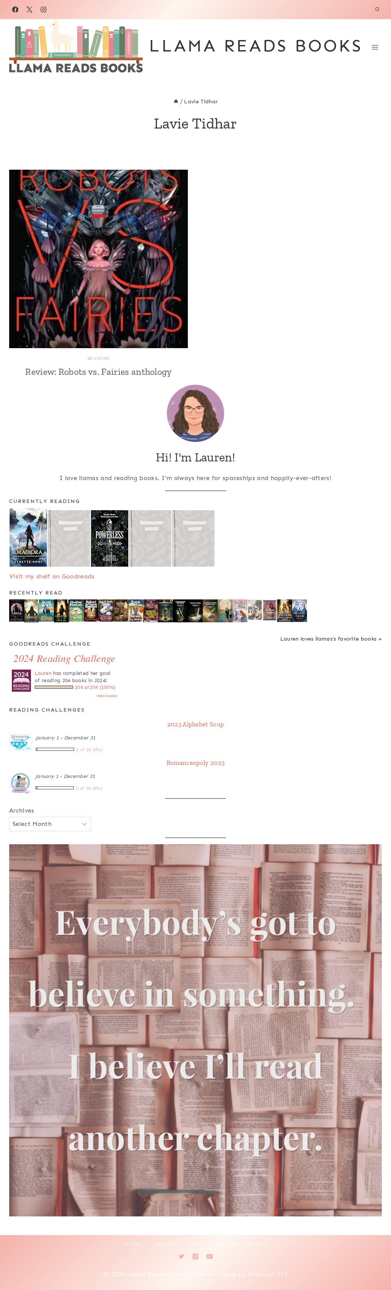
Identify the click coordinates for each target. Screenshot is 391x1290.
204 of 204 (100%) (95, 687)
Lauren (43, 673)
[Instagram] (43, 9)
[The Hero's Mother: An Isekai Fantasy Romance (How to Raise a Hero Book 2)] (195, 611)
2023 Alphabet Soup (195, 724)
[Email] (210, 1256)
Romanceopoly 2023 (195, 762)
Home (133, 1244)
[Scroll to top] (373, 1261)
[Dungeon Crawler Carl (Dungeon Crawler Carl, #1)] (150, 611)
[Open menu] (375, 47)
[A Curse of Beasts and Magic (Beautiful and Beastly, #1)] (299, 610)
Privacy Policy (242, 1244)
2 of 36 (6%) (89, 788)
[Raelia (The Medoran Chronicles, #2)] (31, 611)
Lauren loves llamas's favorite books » (331, 638)
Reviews (98, 358)
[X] (29, 9)
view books (107, 696)
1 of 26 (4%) (89, 749)
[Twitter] (181, 1256)
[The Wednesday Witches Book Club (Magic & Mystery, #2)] (106, 610)
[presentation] (98, 259)
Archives (21, 810)
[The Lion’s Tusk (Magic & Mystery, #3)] (91, 610)
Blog (196, 1244)
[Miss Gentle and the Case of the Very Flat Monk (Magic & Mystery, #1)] (135, 610)
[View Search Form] (377, 9)
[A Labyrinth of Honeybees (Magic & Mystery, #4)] (76, 610)
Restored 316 (268, 1274)
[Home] (176, 101)
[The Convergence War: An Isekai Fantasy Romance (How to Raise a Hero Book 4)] (165, 611)
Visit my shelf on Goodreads (52, 576)
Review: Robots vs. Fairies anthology (98, 371)
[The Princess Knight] (269, 610)
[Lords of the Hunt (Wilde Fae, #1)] (16, 610)
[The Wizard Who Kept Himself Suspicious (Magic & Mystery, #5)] (46, 610)
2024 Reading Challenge (64, 658)
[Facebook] (15, 9)
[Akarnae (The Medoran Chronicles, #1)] (61, 611)
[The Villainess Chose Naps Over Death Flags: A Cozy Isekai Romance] (225, 611)
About (165, 1244)
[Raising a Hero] (240, 611)
